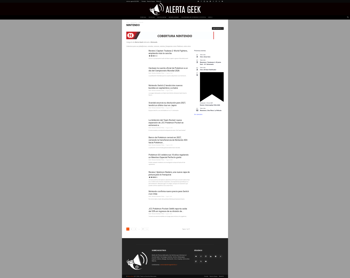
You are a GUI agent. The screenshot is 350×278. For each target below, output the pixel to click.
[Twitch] (216, 1)
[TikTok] (213, 1)
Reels (210, 17)
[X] (219, 1)
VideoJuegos (134, 22)
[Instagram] (204, 1)
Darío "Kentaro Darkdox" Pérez (156, 73)
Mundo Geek (173, 17)
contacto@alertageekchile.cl (168, 265)
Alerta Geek (131, 276)
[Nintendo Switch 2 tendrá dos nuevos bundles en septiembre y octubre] (136, 91)
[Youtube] (222, 1)
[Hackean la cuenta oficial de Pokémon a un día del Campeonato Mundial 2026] (136, 74)
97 (143, 229)
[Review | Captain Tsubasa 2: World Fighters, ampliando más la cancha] (136, 56)
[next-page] (147, 229)
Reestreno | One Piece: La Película (210, 110)
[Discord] (198, 1)
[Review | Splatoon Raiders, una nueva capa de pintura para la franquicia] (136, 178)
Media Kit (158, 1)
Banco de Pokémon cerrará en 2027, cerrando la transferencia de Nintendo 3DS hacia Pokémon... (168, 140)
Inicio (127, 22)
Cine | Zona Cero (205, 57)
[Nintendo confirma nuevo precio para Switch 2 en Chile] (136, 197)
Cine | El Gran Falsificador (208, 70)
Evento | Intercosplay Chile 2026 (210, 105)
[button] (348, 17)
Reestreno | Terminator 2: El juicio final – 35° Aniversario (210, 63)
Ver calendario (198, 114)
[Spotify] (210, 1)
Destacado (161, 17)
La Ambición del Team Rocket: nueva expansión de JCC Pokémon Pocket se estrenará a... (166, 122)
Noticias (152, 17)
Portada (144, 1)
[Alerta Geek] (175, 9)
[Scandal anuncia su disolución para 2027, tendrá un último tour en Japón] (136, 108)
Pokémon (129, 29)
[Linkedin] (207, 1)
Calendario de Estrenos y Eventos (193, 17)
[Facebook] (201, 1)
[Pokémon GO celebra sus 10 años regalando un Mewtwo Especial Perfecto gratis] (136, 160)
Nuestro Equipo (151, 1)
